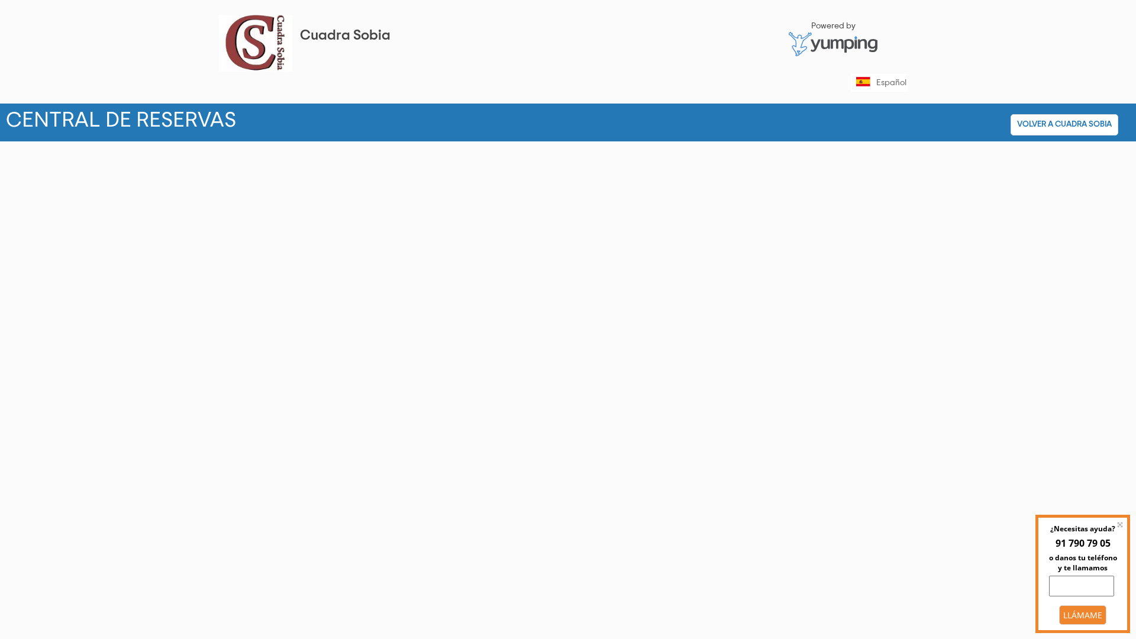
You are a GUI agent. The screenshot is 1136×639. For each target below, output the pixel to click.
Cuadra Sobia (345, 35)
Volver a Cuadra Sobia (1064, 124)
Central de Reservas (559, 120)
